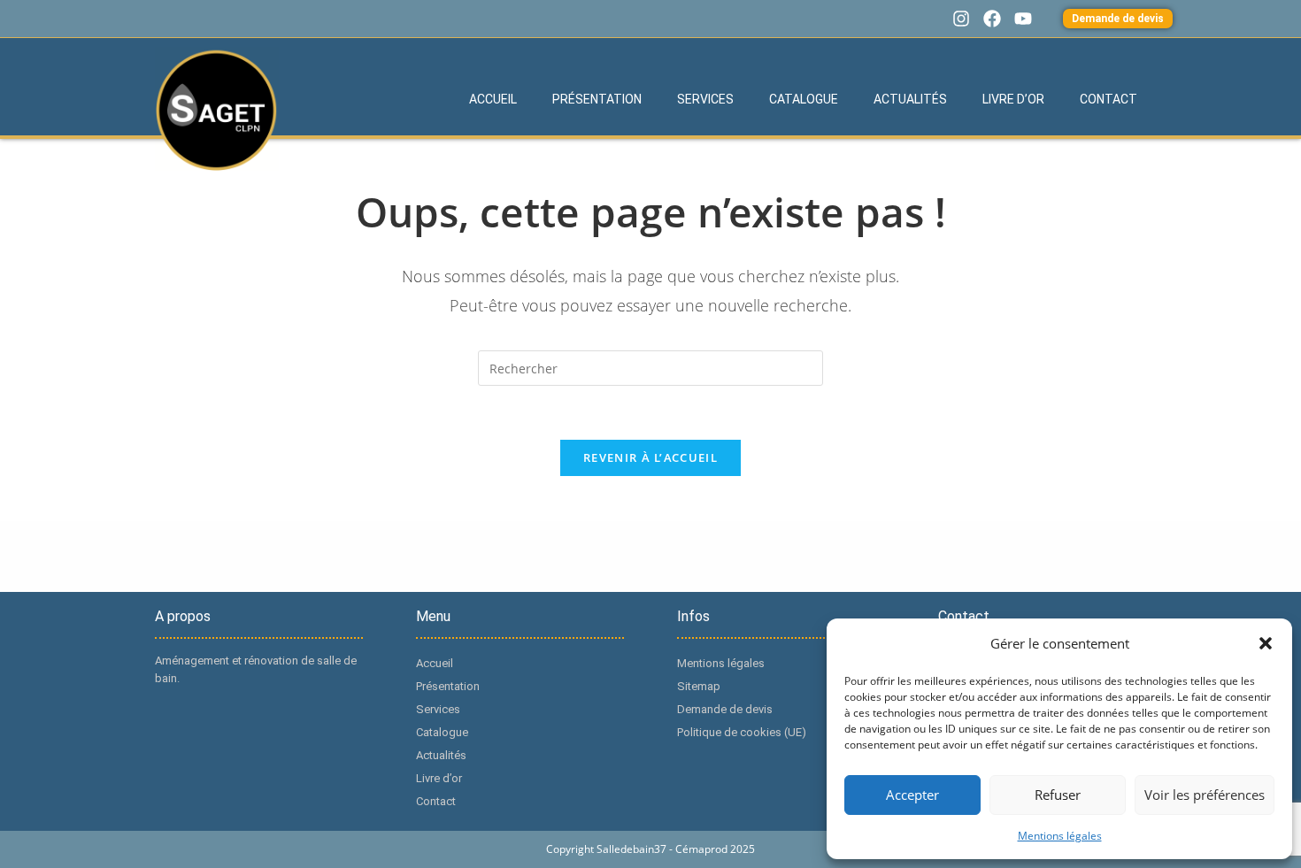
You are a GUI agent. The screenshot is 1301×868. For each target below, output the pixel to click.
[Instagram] (961, 18)
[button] (1265, 643)
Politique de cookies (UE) (741, 732)
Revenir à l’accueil (650, 457)
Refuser (1058, 794)
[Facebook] (992, 18)
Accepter (912, 794)
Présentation (597, 99)
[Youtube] (1023, 18)
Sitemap (698, 686)
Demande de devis (725, 709)
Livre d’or (1013, 99)
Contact (1108, 99)
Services (705, 99)
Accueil (493, 99)
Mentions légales (1060, 835)
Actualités (910, 99)
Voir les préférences (1204, 794)
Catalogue (803, 99)
